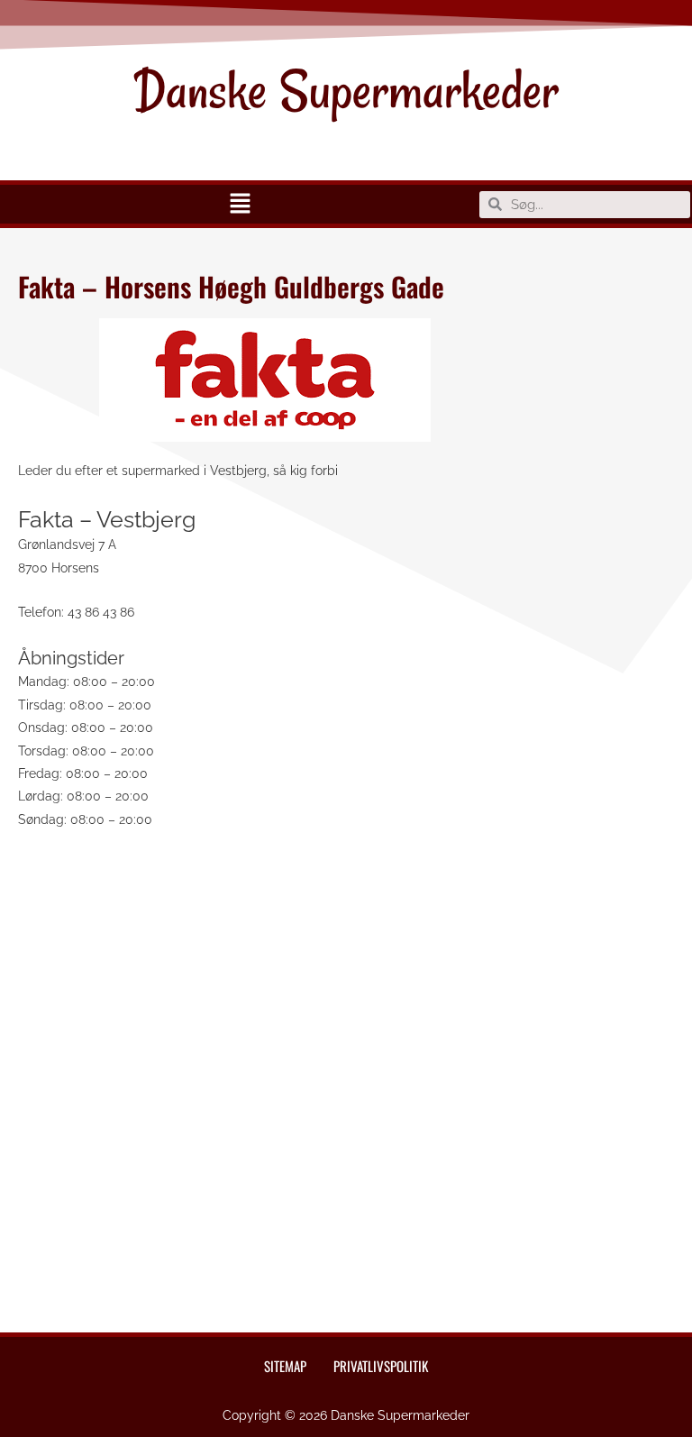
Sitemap (285, 1366)
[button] (240, 204)
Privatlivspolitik (380, 1366)
